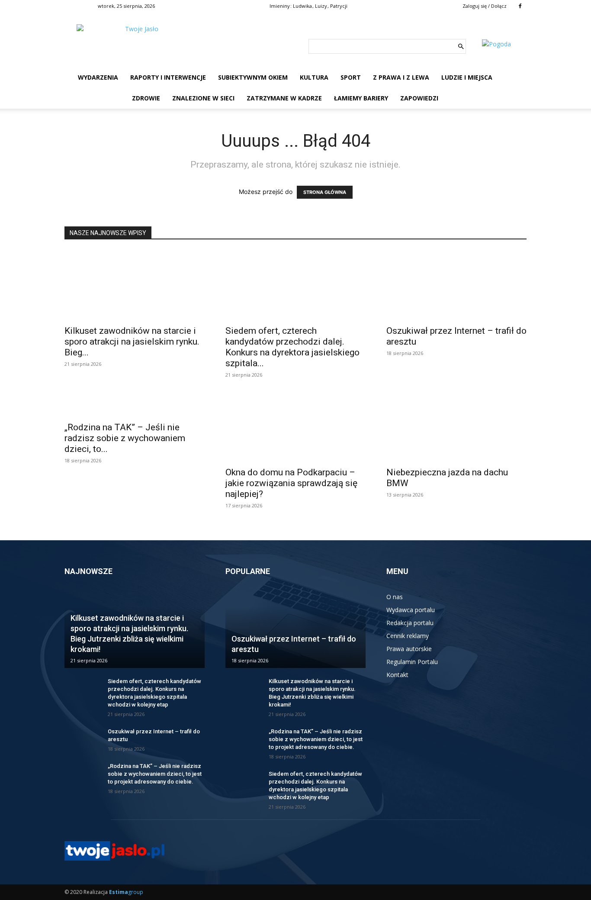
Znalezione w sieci (203, 98)
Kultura (314, 77)
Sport (350, 77)
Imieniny (280, 6)
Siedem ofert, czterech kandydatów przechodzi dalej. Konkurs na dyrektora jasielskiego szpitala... (292, 347)
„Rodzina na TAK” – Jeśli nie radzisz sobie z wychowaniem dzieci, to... (124, 438)
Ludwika (302, 6)
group (126, 892)
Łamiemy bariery (361, 98)
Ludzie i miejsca (466, 77)
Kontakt (397, 675)
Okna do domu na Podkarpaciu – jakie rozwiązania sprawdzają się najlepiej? (291, 483)
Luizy (321, 6)
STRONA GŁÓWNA (324, 192)
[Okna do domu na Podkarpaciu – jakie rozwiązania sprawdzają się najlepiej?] (295, 426)
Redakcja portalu (410, 623)
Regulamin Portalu (412, 662)
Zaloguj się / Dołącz (485, 6)
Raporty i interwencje (168, 77)
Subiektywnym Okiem (253, 77)
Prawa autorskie (409, 649)
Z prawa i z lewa (401, 77)
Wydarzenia (98, 77)
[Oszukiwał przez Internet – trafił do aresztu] (456, 285)
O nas (394, 597)
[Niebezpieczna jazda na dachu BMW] (456, 426)
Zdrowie (146, 98)
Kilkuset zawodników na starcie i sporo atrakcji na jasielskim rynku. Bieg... (131, 342)
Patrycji (338, 6)
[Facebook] (520, 6)
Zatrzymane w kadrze (284, 98)
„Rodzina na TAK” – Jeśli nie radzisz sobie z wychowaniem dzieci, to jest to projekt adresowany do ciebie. (155, 774)
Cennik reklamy (407, 636)
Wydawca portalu (410, 610)
